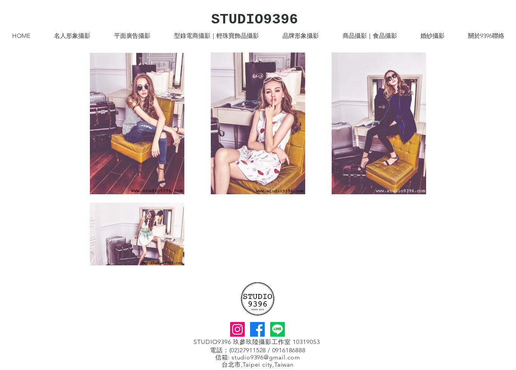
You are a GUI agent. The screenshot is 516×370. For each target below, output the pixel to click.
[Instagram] (237, 329)
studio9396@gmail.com (266, 357)
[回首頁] (257, 299)
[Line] (277, 329)
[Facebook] (257, 329)
